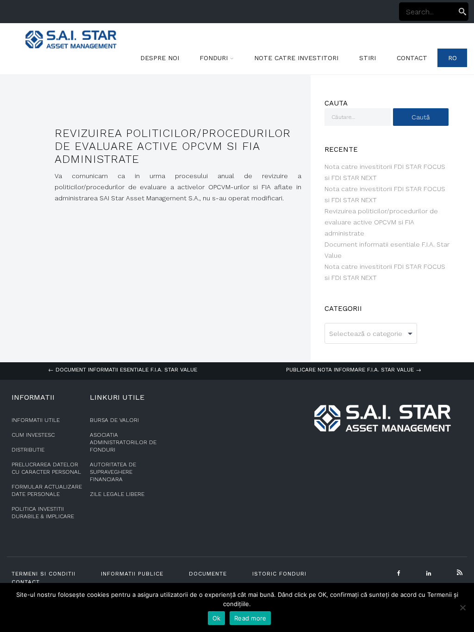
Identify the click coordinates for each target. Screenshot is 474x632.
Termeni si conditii (43, 573)
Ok (216, 618)
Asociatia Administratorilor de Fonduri (123, 442)
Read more (250, 618)
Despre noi (159, 58)
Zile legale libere (117, 494)
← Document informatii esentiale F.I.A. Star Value (122, 369)
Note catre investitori (296, 58)
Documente (208, 573)
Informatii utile (36, 420)
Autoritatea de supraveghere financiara (113, 472)
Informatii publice (132, 573)
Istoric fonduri (279, 573)
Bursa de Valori (114, 420)
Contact (412, 58)
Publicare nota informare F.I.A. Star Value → (353, 369)
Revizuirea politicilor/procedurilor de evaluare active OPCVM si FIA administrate (381, 222)
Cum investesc (33, 435)
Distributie (28, 449)
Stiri (367, 58)
